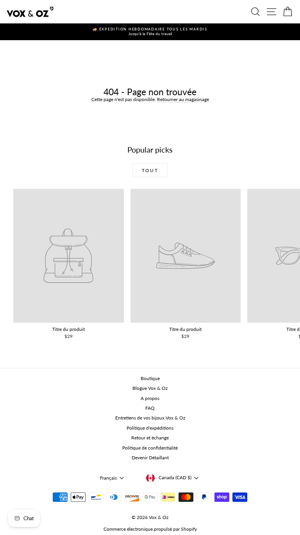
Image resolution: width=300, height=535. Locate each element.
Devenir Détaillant (150, 457)
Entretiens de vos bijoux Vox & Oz (150, 418)
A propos (150, 398)
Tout (150, 170)
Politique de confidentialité (150, 448)
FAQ (150, 408)
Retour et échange (150, 438)
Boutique (150, 378)
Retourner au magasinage (183, 99)
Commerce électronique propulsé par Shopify (150, 529)
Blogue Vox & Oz (150, 388)
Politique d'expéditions (150, 428)
